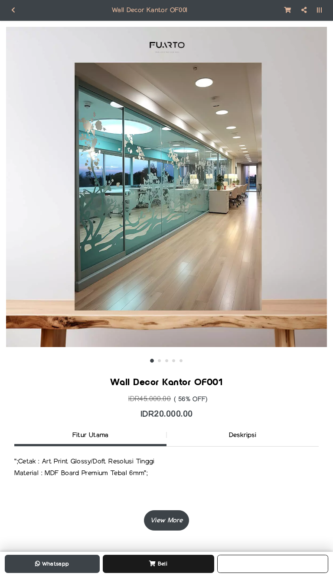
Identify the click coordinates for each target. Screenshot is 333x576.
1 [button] (151, 360)
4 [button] (173, 360)
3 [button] (166, 360)
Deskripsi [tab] (242, 435)
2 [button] (159, 360)
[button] (166, 520)
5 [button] (181, 360)
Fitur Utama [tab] (90, 435)
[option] (166, 187)
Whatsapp (54, 563)
